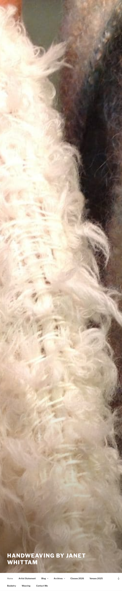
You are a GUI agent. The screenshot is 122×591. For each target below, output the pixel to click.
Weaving (26, 585)
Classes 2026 (77, 578)
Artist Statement (27, 578)
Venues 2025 (96, 578)
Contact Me (42, 585)
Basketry (11, 585)
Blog (43, 578)
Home (10, 578)
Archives (58, 578)
